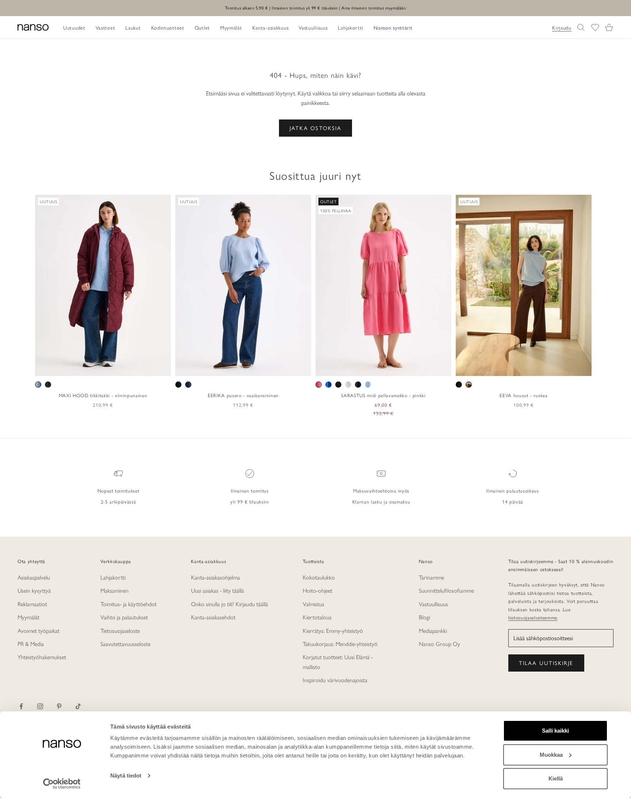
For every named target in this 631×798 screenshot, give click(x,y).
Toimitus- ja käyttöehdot (128, 604)
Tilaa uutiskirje (546, 662)
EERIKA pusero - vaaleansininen (243, 395)
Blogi (424, 617)
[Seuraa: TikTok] (78, 706)
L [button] (103, 367)
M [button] (95, 367)
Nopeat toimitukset (118, 490)
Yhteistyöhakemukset (42, 657)
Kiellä (555, 778)
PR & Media (31, 643)
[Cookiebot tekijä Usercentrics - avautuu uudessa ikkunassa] (62, 783)
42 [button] (248, 367)
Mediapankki (433, 630)
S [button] (86, 367)
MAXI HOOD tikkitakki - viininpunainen (103, 395)
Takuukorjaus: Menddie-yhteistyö (340, 643)
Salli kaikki (555, 730)
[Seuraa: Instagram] (40, 706)
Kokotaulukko (319, 577)
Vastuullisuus (433, 604)
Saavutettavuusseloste (125, 643)
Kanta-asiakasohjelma (215, 577)
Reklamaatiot (32, 604)
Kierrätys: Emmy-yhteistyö (333, 630)
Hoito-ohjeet (317, 590)
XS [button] (77, 367)
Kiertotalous (317, 617)
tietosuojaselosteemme (532, 617)
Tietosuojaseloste (120, 630)
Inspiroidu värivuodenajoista (335, 680)
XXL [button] (127, 367)
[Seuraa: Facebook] (21, 706)
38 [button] (227, 367)
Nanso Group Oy (439, 643)
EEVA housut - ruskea (523, 395)
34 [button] (206, 367)
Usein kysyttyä (34, 590)
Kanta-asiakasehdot (213, 617)
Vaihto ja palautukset (124, 617)
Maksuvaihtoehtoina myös (381, 490)
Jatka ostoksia (315, 128)
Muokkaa (551, 755)
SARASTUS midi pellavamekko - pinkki (383, 395)
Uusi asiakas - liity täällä (217, 590)
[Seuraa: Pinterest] (59, 706)
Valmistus (313, 604)
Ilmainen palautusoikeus (512, 490)
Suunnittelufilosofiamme (446, 590)
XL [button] (113, 367)
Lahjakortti (113, 577)
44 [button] (259, 367)
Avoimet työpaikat (39, 630)
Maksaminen (114, 590)
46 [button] (269, 367)
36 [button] (216, 367)
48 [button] (280, 367)
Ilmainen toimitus (249, 490)
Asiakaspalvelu (34, 577)
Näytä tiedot (125, 775)
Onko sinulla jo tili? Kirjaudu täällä (229, 604)
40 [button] (238, 367)
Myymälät (28, 617)
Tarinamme (431, 577)
